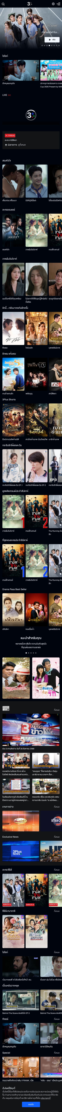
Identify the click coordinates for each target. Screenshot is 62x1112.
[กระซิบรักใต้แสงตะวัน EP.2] (37, 465)
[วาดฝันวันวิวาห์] (37, 230)
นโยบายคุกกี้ (46, 1098)
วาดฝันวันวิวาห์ (31, 249)
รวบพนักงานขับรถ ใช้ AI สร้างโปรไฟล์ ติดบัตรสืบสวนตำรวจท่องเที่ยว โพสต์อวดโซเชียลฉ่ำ (15, 773)
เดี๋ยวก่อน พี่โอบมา (9, 200)
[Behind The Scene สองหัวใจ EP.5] (20, 1000)
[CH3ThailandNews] (20, 851)
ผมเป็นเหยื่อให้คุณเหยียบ (11, 298)
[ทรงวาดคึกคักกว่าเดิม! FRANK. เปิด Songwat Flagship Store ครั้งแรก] (20, 1067)
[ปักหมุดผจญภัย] (20, 70)
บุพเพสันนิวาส (54, 347)
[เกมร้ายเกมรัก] (13, 374)
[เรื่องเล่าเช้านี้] (20, 821)
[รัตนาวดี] (16, 678)
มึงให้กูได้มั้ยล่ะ (31, 200)
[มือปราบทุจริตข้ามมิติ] (13, 420)
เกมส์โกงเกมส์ (54, 249)
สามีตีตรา (52, 393)
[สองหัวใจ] (13, 230)
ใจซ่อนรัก (29, 347)
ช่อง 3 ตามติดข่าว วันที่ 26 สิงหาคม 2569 (18, 748)
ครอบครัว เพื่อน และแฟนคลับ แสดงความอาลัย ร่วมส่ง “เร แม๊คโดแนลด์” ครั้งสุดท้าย (45, 798)
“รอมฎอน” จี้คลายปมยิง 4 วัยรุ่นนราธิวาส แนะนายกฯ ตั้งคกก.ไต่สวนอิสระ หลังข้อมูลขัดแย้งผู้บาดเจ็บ (45, 773)
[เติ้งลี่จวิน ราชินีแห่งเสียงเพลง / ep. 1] (13, 931)
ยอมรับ (31, 1104)
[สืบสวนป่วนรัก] (46, 678)
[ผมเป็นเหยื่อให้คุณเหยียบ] (13, 279)
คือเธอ (4, 347)
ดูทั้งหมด (22, 145)
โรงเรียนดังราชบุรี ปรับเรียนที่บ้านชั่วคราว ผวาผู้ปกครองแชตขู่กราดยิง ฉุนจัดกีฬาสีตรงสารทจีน (15, 798)
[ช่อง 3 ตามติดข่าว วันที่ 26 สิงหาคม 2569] (31, 730)
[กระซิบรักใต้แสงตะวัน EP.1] (13, 465)
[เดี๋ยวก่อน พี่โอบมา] (13, 181)
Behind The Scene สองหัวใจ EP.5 (16, 1013)
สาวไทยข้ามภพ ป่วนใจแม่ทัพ (36, 439)
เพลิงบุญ (29, 393)
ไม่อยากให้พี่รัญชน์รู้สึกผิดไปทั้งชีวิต (36, 300)
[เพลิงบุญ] (37, 374)
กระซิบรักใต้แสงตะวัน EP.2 (36, 485)
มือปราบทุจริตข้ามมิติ (10, 439)
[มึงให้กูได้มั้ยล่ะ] (37, 181)
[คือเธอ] (13, 328)
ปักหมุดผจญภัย (8, 83)
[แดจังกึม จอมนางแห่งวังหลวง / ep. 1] (37, 931)
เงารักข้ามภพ (54, 439)
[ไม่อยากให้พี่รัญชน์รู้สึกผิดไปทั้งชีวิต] (37, 279)
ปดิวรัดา (5, 629)
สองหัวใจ (5, 249)
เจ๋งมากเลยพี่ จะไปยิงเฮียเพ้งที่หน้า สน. (17, 979)
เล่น (53, 39)
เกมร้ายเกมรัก (7, 393)
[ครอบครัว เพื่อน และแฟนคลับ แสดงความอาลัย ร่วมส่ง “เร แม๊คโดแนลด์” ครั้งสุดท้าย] (46, 786)
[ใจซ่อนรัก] (37, 328)
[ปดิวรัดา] (13, 609)
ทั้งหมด (57, 710)
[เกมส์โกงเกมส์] (37, 511)
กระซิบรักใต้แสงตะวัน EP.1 (12, 485)
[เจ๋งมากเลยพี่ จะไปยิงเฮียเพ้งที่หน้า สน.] (20, 966)
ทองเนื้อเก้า (30, 629)
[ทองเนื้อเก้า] (37, 609)
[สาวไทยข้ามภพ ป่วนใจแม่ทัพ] (37, 420)
